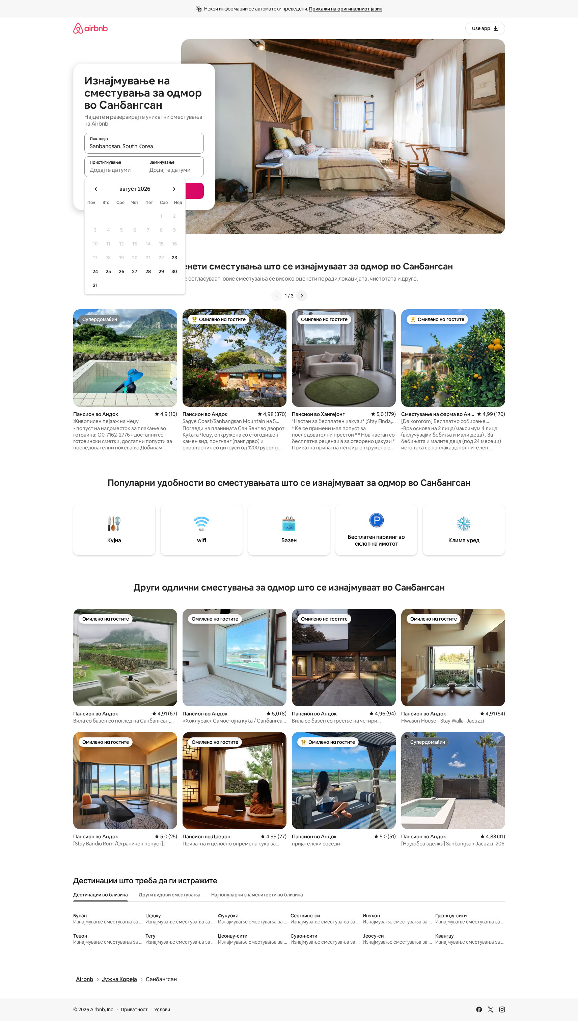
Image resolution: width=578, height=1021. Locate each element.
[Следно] (301, 295)
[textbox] (114, 170)
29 (161, 271)
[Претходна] (276, 295)
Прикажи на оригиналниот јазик (345, 9)
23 (174, 258)
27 (134, 271)
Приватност (134, 1009)
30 (174, 271)
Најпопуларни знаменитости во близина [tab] (257, 895)
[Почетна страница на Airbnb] (90, 28)
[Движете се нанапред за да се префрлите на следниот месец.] (174, 189)
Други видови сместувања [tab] (169, 895)
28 (148, 271)
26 (121, 271)
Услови (162, 1009)
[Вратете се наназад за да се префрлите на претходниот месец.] (96, 189)
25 (108, 271)
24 (95, 271)
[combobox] (144, 146)
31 (95, 285)
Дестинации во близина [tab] (100, 895)
